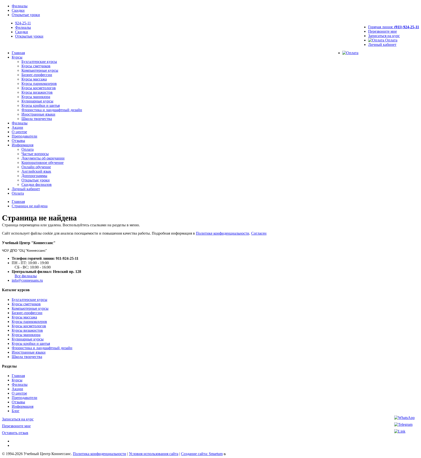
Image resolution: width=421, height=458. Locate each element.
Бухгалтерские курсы (39, 62)
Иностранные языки (38, 114)
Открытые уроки (26, 15)
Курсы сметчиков (35, 66)
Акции (17, 127)
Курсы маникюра (35, 97)
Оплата (390, 40)
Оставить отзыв (15, 433)
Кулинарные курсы (37, 101)
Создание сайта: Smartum (202, 454)
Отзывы (18, 141)
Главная (18, 53)
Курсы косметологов (38, 88)
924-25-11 (23, 23)
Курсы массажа (34, 79)
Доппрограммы (34, 176)
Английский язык (36, 171)
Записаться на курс (384, 36)
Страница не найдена (30, 206)
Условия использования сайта (153, 454)
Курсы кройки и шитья (40, 105)
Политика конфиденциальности (99, 454)
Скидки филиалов (36, 184)
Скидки (18, 10)
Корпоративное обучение (42, 162)
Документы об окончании (43, 158)
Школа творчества (36, 119)
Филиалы (20, 6)
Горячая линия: (393, 27)
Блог (15, 411)
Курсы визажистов (37, 92)
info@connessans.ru (27, 280)
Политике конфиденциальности (222, 233)
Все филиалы (26, 276)
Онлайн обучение (36, 167)
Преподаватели (24, 136)
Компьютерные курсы (39, 70)
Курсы (17, 57)
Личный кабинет (382, 44)
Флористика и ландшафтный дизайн (51, 110)
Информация (22, 145)
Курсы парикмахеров (39, 83)
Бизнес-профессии (36, 75)
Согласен (259, 233)
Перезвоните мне (382, 31)
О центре (19, 132)
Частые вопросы (35, 154)
